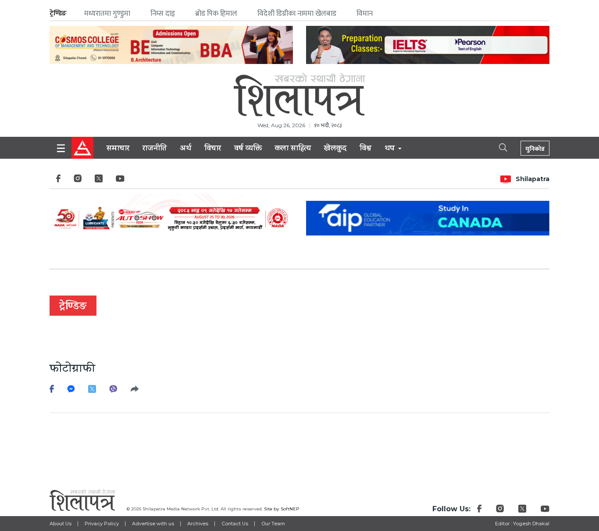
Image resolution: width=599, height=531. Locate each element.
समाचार (118, 149)
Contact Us (234, 523)
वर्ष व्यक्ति (248, 149)
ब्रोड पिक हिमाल (216, 14)
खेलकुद (335, 149)
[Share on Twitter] (92, 391)
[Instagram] (77, 181)
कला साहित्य (293, 149)
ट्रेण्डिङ (58, 13)
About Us (60, 523)
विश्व (365, 149)
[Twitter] (98, 181)
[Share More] (136, 391)
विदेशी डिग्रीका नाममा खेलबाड (296, 14)
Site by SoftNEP (282, 509)
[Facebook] (58, 181)
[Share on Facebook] (52, 391)
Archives (197, 523)
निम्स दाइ (162, 14)
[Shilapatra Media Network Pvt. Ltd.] (299, 94)
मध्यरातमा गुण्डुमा (107, 14)
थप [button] (391, 149)
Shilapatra (532, 179)
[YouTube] (120, 181)
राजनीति (155, 149)
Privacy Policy (102, 523)
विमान (365, 14)
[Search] (495, 147)
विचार (212, 149)
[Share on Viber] (113, 391)
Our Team (273, 523)
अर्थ (185, 149)
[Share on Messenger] (71, 391)
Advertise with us (153, 523)
